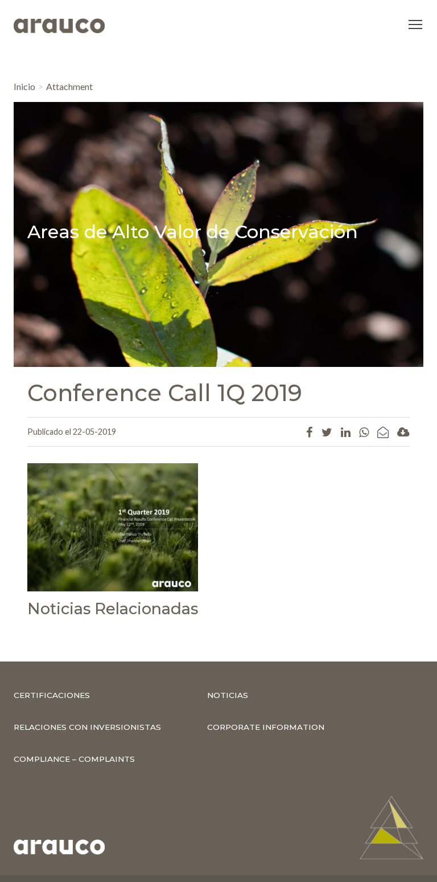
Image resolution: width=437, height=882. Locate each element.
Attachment (69, 86)
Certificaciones (52, 695)
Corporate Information (265, 727)
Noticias (227, 695)
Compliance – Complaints (74, 758)
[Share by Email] (383, 432)
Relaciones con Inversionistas (87, 727)
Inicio (24, 86)
